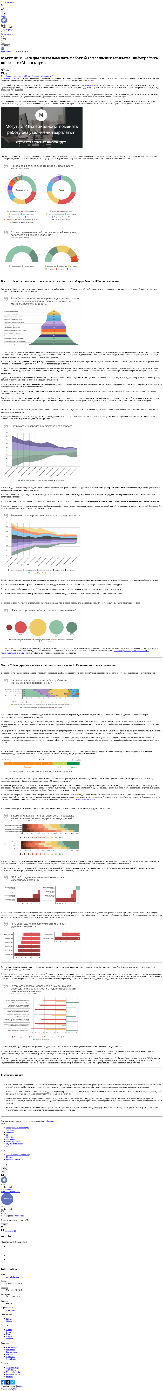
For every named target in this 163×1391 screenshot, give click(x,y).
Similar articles (20, 1242)
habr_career (5, 52)
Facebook (11, 1192)
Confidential (11, 1359)
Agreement (10, 1356)
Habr (15, 1389)
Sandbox (9, 1339)
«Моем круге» (10, 78)
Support (20, 1386)
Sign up (9, 1321)
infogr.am (49, 1121)
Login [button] (3, 16)
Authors (9, 1336)
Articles (9, 1329)
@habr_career (18, 1216)
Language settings (9, 1386)
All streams (9, 2)
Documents (10, 1354)
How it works (11, 1347)
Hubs (8, 1334)
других (128, 156)
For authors (10, 1350)
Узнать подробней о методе (84, 799)
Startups (9, 1377)
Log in (8, 1319)
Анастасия (10, 1310)
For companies (12, 1352)
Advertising (11, 1370)
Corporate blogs (12, 1367)
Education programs (14, 1374)
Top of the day (7, 1242)
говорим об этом (90, 85)
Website (4, 1192)
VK (18, 1192)
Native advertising (13, 1372)
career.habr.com (12, 1277)
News (8, 1332)
